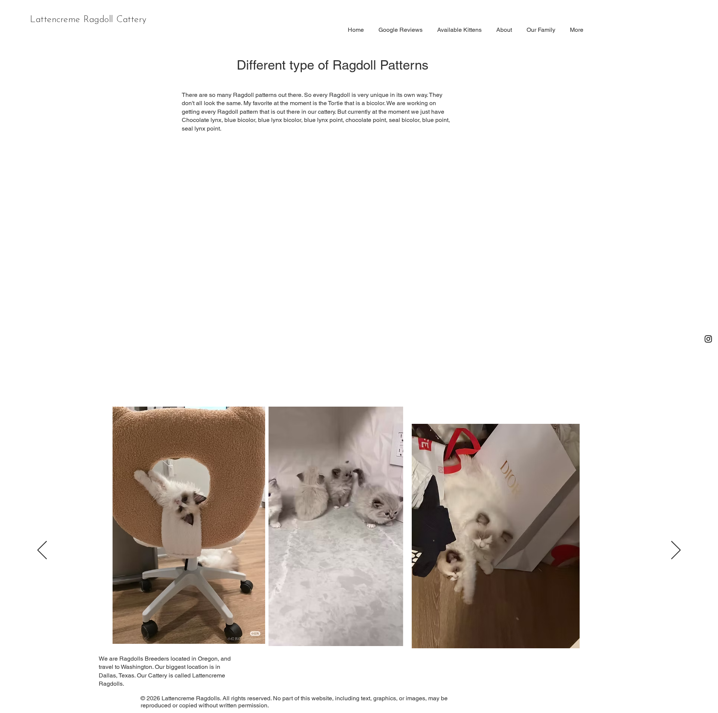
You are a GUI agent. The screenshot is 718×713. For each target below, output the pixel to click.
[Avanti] (676, 550)
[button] (393, 638)
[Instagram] (708, 339)
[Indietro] (42, 550)
